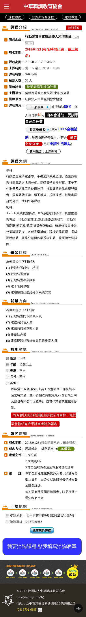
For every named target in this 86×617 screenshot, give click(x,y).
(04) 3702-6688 (26, 609)
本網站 (66, 449)
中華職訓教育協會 (43, 6)
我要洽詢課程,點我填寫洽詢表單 (42, 546)
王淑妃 (39, 597)
